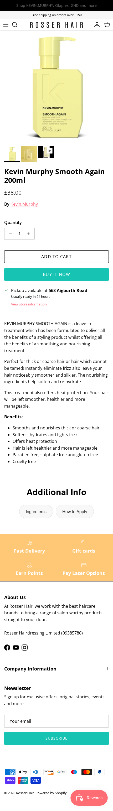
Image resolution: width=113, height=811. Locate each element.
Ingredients (36, 511)
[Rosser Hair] (56, 25)
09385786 (72, 633)
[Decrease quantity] (9, 234)
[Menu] (6, 24)
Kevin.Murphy (24, 204)
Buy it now (56, 274)
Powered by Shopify (51, 793)
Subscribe (56, 738)
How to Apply (74, 511)
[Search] (17, 24)
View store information (29, 304)
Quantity (13, 222)
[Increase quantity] (29, 234)
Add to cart (56, 256)
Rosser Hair (25, 793)
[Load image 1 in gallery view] (56, 87)
